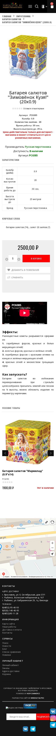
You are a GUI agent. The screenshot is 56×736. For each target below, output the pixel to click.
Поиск (5, 643)
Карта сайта (8, 623)
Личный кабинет (10, 665)
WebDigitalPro (37, 698)
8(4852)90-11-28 (10, 613)
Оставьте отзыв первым (33, 108)
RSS (32, 728)
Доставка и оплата (12, 629)
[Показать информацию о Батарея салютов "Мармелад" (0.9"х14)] (28, 442)
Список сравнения (11, 651)
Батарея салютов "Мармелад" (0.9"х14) (22, 472)
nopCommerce (33, 693)
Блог (4, 648)
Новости (6, 646)
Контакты (7, 632)
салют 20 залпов (38, 227)
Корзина (6, 674)
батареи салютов (15, 227)
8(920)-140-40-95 (10, 610)
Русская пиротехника (38, 146)
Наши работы (9, 626)
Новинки (6, 654)
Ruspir (24, 728)
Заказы (5, 668)
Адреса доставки (10, 671)
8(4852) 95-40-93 (10, 607)
